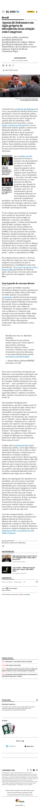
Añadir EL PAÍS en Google (11, 70)
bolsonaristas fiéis (21, 445)
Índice (23, 794)
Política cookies (30, 790)
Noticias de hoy (29, 794)
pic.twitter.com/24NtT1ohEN (17, 356)
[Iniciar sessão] (36, 11)
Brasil (5, 17)
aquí (28, 594)
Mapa (19, 792)
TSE (24, 582)
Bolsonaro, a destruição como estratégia (19, 661)
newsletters (6, 700)
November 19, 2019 (13, 363)
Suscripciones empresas (13, 794)
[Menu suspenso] (3, 11)
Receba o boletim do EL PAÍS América (15, 542)
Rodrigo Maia (18, 582)
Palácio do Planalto (7, 582)
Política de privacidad (12, 792)
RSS (20, 794)
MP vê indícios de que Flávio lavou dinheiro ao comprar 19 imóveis (7, 190)
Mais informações (6, 590)
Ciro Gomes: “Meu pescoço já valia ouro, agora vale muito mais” (23, 569)
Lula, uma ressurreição (13, 665)
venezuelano (7, 297)
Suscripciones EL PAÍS (26, 792)
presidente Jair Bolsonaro (25, 109)
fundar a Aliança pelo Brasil (13, 125)
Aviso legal (23, 790)
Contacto (7, 790)
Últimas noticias (7, 658)
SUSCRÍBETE (31, 11)
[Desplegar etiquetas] (37, 582)
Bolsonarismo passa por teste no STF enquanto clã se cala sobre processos (24, 557)
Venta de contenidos (15, 790)
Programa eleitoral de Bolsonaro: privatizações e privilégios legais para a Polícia (20, 675)
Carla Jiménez (16, 573)
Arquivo (4, 720)
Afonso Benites (20, 58)
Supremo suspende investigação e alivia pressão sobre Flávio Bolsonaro (7, 170)
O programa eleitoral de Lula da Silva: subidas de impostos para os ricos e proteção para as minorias (19, 670)
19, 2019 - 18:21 (22, 60)
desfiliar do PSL (25, 156)
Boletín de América (8, 704)
